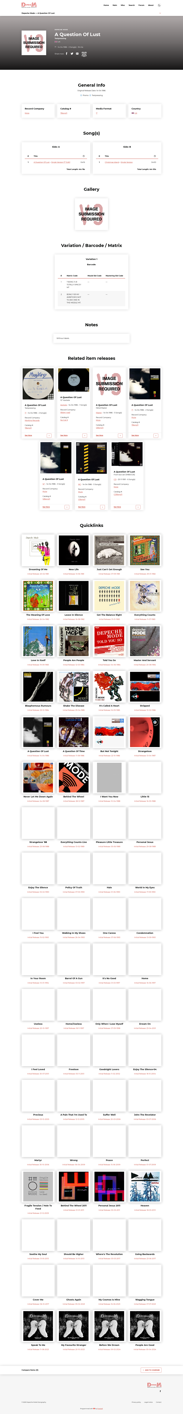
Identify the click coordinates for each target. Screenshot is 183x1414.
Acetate (63, 405)
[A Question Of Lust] (38, 384)
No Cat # (64, 420)
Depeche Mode (61, 29)
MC (79, 484)
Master (99, 413)
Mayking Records (32, 420)
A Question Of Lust (77, 34)
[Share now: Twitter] (72, 53)
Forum (141, 5)
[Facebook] (160, 1391)
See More (28, 435)
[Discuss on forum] (84, 54)
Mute (27, 113)
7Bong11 (63, 113)
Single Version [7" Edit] (60, 162)
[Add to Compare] (49, 436)
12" (44, 484)
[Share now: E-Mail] (77, 53)
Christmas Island (112, 162)
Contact (158, 1402)
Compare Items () (30, 1370)
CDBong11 (118, 494)
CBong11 (81, 499)
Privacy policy (136, 1402)
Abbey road (65, 413)
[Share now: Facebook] (66, 53)
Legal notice (148, 1402)
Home (106, 5)
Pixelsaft (100, 1408)
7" (55, 47)
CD (115, 479)
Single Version (127, 162)
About (151, 5)
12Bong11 (99, 428)
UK (59, 42)
